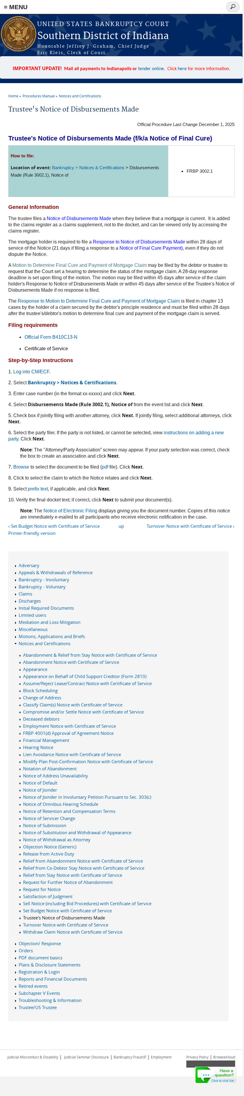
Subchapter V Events (39, 993)
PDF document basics (40, 958)
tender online (151, 69)
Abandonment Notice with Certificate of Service (71, 662)
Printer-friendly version (32, 533)
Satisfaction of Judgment (47, 896)
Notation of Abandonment (50, 768)
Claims (25, 594)
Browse (21, 466)
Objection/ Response (40, 943)
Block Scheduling (40, 690)
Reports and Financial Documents (53, 979)
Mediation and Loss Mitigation (49, 622)
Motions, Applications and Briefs (52, 636)
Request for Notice (42, 889)
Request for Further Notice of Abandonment (68, 882)
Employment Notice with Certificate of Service (69, 726)
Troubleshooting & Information (50, 1000)
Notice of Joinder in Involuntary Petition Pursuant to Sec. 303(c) (87, 797)
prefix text (38, 488)
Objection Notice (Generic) (49, 847)
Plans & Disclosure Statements (49, 965)
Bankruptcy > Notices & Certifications (88, 167)
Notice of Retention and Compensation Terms (69, 811)
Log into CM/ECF (31, 371)
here (182, 69)
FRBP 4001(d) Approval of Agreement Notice (68, 733)
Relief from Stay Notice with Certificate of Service (72, 875)
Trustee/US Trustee (38, 1007)
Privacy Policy (197, 1057)
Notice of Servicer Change (49, 818)
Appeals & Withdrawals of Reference (56, 572)
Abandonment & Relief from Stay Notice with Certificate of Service (90, 655)
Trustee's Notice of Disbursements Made (64, 918)
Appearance (35, 669)
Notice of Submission (44, 825)
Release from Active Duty (48, 854)
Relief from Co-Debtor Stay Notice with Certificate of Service (83, 868)
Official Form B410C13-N (51, 337)
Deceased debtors (41, 719)
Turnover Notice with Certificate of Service (65, 925)
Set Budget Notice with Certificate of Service (67, 910)
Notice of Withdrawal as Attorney (57, 839)
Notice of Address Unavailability (55, 776)
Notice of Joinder (40, 790)
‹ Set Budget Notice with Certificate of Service (54, 526)
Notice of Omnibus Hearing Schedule (60, 804)
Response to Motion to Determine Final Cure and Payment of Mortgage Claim (99, 301)
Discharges (30, 601)
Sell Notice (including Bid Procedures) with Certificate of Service (87, 903)
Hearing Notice (38, 747)
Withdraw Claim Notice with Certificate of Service (72, 932)
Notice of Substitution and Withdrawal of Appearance (77, 832)
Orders (26, 950)
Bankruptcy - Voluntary (42, 587)
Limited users (32, 615)
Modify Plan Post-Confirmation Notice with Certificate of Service (88, 761)
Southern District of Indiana (103, 36)
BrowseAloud (224, 1057)
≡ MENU (16, 7)
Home (13, 95)
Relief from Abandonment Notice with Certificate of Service (83, 861)
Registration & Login (39, 972)
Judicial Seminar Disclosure (86, 1057)
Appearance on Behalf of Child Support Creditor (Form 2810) (84, 676)
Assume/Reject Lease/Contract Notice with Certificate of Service (87, 683)
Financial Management (46, 740)
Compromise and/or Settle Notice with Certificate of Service (83, 712)
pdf (105, 466)
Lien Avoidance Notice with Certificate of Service (72, 754)
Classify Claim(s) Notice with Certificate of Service (72, 705)
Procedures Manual (38, 95)
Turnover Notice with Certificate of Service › (190, 526)
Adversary (29, 565)
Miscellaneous (33, 629)
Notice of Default (40, 783)
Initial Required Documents (46, 608)
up (121, 526)
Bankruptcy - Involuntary (44, 579)
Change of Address (42, 697)
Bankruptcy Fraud (130, 1057)
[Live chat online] (216, 1075)
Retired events (33, 986)
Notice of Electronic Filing (70, 510)
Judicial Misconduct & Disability (32, 1057)
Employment (161, 1057)
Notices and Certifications (80, 95)
